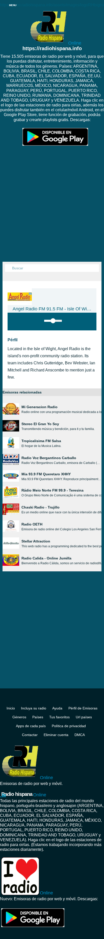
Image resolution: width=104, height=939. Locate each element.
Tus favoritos (59, 717)
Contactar (30, 735)
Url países (84, 717)
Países (37, 717)
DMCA (79, 735)
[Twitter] (56, 699)
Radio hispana (23, 794)
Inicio (11, 708)
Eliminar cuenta (56, 735)
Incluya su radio (33, 708)
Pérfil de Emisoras (82, 708)
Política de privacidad (69, 726)
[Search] (8, 268)
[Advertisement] (52, 207)
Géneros (19, 717)
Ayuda (57, 708)
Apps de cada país (31, 726)
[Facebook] (47, 699)
